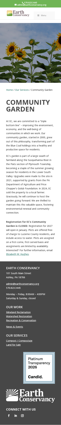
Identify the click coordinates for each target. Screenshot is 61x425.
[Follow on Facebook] (9, 415)
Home (9, 89)
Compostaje (25, 340)
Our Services (22, 89)
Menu (43, 15)
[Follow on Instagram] (22, 415)
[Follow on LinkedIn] (15, 415)
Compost (11, 340)
